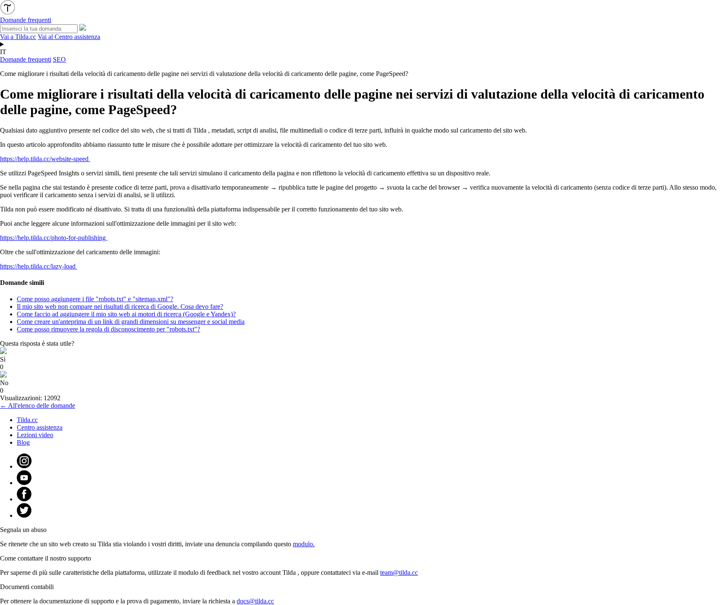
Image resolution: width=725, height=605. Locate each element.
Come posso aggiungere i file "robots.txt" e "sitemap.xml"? (95, 298)
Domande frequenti (25, 59)
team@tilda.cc (399, 572)
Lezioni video (35, 434)
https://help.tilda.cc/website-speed (45, 158)
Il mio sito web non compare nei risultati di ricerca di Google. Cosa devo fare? (120, 306)
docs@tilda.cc (255, 601)
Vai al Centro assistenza (69, 36)
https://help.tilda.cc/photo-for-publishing (53, 237)
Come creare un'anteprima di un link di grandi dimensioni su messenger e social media (131, 321)
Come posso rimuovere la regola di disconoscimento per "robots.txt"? (108, 329)
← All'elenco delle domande (37, 405)
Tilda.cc (27, 419)
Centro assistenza (40, 427)
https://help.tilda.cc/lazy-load (38, 266)
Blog (23, 442)
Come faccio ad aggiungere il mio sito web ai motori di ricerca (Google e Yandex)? (126, 314)
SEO (59, 59)
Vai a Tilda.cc (18, 36)
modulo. (304, 544)
